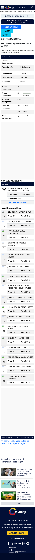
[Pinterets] (27, 543)
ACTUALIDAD (21, 7)
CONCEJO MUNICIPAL (10, 27)
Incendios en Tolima (23, 11)
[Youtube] (19, 543)
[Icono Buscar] (32, 7)
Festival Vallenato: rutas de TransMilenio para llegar (13, 460)
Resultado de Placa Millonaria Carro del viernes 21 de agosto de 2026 (24, 497)
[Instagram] (15, 543)
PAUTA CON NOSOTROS (18, 533)
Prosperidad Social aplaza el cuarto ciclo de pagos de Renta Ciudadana (24, 472)
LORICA (5, 35)
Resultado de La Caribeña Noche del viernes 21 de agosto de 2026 (24, 484)
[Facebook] (8, 543)
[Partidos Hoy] (23, 543)
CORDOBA (6, 31)
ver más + (17, 503)
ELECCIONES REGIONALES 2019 (16, 16)
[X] (12, 543)
